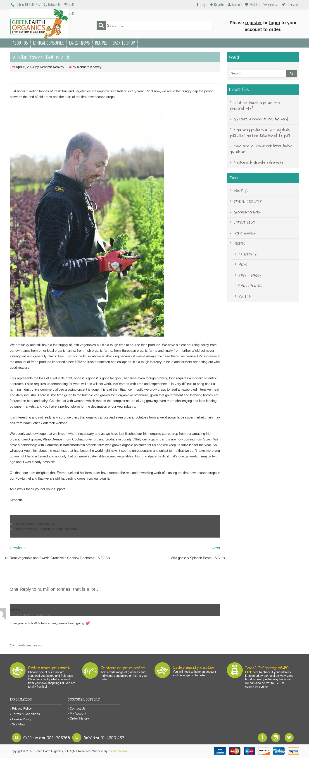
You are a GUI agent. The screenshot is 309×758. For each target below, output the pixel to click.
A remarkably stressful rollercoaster (259, 162)
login (274, 22)
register (253, 22)
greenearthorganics (59, 529)
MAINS (242, 265)
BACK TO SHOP (124, 42)
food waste (26, 529)
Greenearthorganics (35, 523)
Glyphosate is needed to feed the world (261, 119)
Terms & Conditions (26, 714)
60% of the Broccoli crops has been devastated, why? (255, 106)
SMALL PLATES (250, 286)
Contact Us (78, 708)
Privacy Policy (22, 708)
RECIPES (101, 42)
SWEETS (244, 296)
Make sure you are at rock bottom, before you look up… (261, 149)
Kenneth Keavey (52, 67)
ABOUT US (20, 42)
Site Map (18, 724)
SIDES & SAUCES (249, 275)
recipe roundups (245, 233)
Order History (79, 718)
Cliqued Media (117, 751)
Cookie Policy (21, 719)
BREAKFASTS (247, 254)
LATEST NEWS (79, 42)
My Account (78, 713)
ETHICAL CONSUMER (48, 42)
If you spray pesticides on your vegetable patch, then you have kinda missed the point (260, 133)
